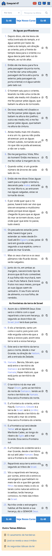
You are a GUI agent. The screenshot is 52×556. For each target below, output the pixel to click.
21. (5, 463)
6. (6, 154)
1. (6, 36)
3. (6, 90)
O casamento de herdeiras (21, 534)
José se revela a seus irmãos (22, 540)
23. (5, 504)
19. (5, 425)
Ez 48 (43, 20)
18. (5, 403)
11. (5, 255)
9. (6, 200)
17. (5, 384)
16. (5, 362)
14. (5, 327)
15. (5, 346)
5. (6, 131)
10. (5, 229)
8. (6, 178)
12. (5, 267)
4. (6, 109)
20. (5, 447)
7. (6, 166)
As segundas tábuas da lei (21, 546)
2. (6, 65)
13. (5, 308)
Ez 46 (9, 20)
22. (5, 472)
